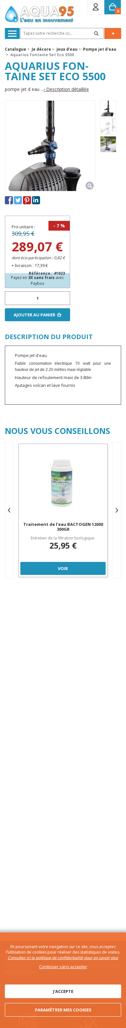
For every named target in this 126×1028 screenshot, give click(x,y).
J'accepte (63, 991)
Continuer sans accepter (63, 967)
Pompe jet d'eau (99, 49)
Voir (63, 568)
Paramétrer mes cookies (63, 1010)
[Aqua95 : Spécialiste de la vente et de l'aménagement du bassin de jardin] (40, 15)
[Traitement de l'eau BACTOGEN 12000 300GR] (63, 483)
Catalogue (15, 49)
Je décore (41, 49)
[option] (108, 108)
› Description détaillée (66, 89)
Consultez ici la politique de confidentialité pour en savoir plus (63, 957)
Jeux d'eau (67, 49)
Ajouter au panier (34, 315)
